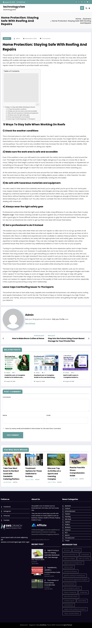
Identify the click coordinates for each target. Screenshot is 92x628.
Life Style (68, 519)
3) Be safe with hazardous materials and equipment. (23, 113)
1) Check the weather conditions (16, 109)
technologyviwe (14, 7)
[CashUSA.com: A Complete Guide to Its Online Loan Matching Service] (16, 363)
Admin (18, 38)
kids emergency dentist (72, 588)
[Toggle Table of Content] (36, 104)
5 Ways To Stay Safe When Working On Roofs (20, 107)
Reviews (68, 527)
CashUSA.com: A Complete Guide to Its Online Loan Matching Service (14, 376)
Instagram (7, 511)
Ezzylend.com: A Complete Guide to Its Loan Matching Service (44, 376)
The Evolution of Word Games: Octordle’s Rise (51, 582)
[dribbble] (82, 2)
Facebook (7, 507)
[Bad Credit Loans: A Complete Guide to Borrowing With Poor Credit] (75, 363)
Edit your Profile (58, 319)
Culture (67, 508)
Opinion (67, 522)
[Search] (86, 8)
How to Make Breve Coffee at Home (28, 338)
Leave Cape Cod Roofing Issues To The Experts (21, 119)
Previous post (39, 335)
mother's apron (69, 601)
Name (5, 415)
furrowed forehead (70, 571)
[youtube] (88, 2)
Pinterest (7, 516)
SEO (66, 533)
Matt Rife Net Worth (70, 596)
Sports (67, 535)
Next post (51, 335)
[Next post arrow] (88, 338)
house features (69, 584)
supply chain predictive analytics (75, 609)
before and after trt (70, 554)
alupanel (77, 550)
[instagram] (85, 2)
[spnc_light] (89, 8)
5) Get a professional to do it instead (19, 117)
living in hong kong (70, 592)
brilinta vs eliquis (69, 559)
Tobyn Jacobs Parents (71, 613)
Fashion (67, 514)
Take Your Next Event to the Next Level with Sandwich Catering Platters (11, 473)
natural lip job (68, 605)
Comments (7, 397)
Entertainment (8, 456)
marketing (83, 592)
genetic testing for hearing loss (74, 575)
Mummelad (82, 601)
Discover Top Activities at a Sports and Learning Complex (54, 473)
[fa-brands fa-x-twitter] (79, 2)
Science (67, 530)
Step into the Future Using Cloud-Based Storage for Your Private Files (66, 339)
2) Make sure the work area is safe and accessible (22, 111)
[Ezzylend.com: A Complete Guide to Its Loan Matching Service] (46, 363)
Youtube (6, 520)
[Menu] (82, 8)
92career (67, 550)
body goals (85, 554)
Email (48, 415)
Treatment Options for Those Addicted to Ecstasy (33, 472)
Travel (67, 541)
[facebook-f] (76, 2)
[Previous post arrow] (3, 338)
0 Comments (46, 38)
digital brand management (73, 563)
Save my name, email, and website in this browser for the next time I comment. (33, 428)
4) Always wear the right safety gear (18, 115)
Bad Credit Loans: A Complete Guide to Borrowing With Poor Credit (73, 376)
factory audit (68, 567)
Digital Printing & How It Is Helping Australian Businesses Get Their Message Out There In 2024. (45, 555)
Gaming (67, 517)
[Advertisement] (21, 87)
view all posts (30, 323)
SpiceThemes (67, 625)
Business (7, 38)
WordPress (43, 625)
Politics (67, 525)
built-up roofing (84, 559)
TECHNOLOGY (70, 538)
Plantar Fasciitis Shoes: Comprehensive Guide (77, 471)
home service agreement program (75, 580)
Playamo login (8, 215)
